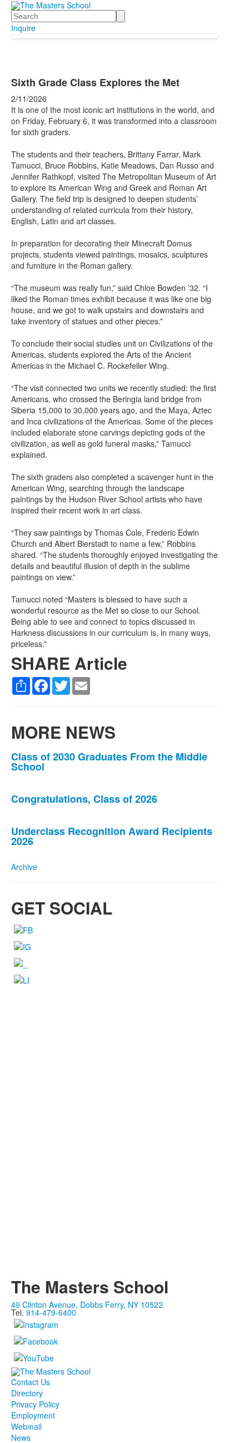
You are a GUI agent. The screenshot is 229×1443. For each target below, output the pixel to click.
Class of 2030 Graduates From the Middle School (109, 761)
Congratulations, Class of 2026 (84, 799)
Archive (24, 867)
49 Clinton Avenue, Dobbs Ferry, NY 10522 (87, 1304)
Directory (27, 1392)
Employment (33, 1415)
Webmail (26, 1426)
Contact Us (30, 1381)
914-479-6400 (51, 1312)
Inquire (23, 27)
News (21, 1437)
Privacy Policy (35, 1404)
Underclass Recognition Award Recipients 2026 (111, 836)
